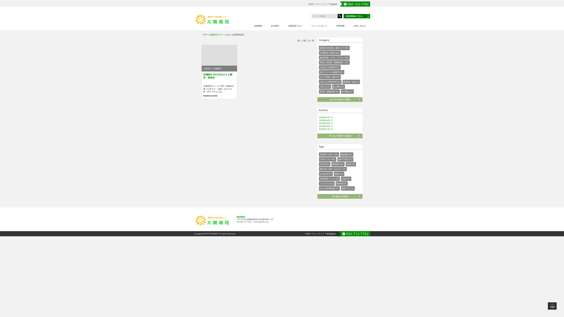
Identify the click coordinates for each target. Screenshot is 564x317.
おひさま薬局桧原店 (210, 96)
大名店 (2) (346, 179)
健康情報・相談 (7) (350, 82)
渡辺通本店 (331, 234)
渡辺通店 (333, 4)
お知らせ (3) (324, 87)
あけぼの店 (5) (325, 174)
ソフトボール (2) (326, 184)
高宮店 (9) (350, 164)
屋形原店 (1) (341, 184)
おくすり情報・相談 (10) (329, 77)
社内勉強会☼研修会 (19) (329, 53)
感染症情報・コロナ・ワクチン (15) (334, 58)
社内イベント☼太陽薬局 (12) (331, 72)
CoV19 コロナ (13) (327, 159)
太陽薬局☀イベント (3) (329, 179)
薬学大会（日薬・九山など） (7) (332, 169)
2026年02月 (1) (326, 126)
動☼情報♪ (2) (338, 87)
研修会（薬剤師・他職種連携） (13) (334, 62)
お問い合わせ (359, 25)
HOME (311, 4)
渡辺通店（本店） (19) (328, 155)
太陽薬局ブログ (295, 25)
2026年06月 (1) (326, 120)
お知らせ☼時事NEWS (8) (330, 82)
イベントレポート (319, 25)
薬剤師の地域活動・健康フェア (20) (334, 48)
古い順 (311, 40)
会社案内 (275, 25)
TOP (205, 34)
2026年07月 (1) (326, 117)
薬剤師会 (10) (337, 164)
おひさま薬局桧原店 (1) (329, 188)
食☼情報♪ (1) (347, 92)
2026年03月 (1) (326, 123)
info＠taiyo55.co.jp (260, 222)
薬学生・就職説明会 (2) (329, 92)
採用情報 (340, 25)
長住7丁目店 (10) (345, 159)
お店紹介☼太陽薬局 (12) (329, 67)
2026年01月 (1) (326, 129)
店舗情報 (258, 25)
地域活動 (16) (346, 155)
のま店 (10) (324, 164)
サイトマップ (322, 4)
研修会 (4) (339, 174)
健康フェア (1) (347, 188)
